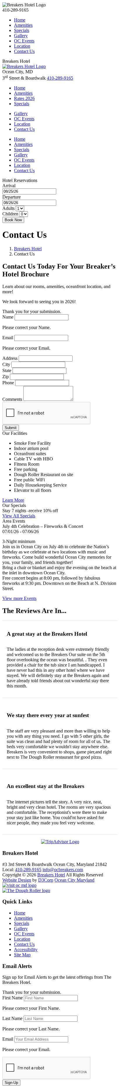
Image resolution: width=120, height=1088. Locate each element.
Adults (8, 208)
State (6, 370)
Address (9, 358)
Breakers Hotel (28, 248)
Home (19, 19)
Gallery (21, 35)
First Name (12, 997)
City (6, 364)
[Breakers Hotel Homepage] (24, 66)
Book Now (13, 220)
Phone (8, 382)
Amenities (23, 25)
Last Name (12, 1018)
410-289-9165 (60, 78)
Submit (11, 428)
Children (10, 213)
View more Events (19, 598)
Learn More (13, 500)
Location (22, 46)
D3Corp (45, 880)
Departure (11, 196)
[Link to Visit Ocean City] (19, 885)
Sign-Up (11, 1082)
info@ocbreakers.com (63, 869)
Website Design (16, 880)
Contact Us (24, 51)
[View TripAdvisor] (60, 841)
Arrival (8, 185)
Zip (5, 376)
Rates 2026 (24, 98)
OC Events (24, 40)
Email (7, 337)
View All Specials (18, 515)
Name (7, 317)
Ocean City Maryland (74, 880)
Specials (21, 30)
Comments (12, 399)
